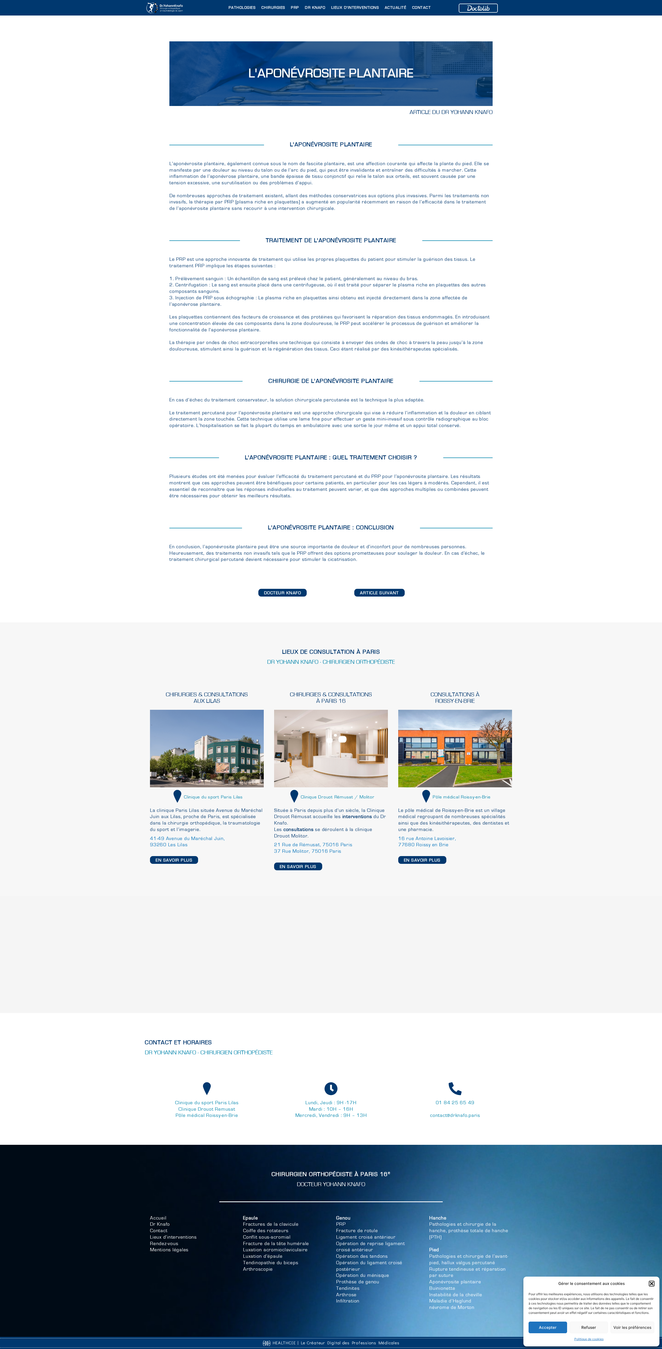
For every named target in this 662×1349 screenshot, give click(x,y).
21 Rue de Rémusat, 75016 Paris (313, 844)
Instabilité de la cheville (455, 1294)
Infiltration (347, 1301)
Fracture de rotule (357, 1230)
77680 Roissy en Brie (423, 844)
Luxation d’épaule (263, 1256)
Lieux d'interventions (355, 8)
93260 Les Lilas (168, 844)
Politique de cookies (589, 1339)
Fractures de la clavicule (271, 1224)
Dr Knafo (315, 8)
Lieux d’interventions (173, 1237)
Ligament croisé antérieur (366, 1237)
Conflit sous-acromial (267, 1237)
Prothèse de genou (357, 1281)
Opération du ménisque (362, 1275)
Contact (421, 8)
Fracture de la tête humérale (276, 1243)
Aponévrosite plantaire (455, 1281)
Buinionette (442, 1288)
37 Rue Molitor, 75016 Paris (307, 851)
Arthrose (346, 1294)
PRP (295, 8)
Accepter (547, 1327)
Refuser (588, 1327)
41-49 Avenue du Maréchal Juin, (187, 838)
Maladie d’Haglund (450, 1301)
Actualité (396, 8)
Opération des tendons (362, 1256)
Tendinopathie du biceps (270, 1262)
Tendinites (348, 1288)
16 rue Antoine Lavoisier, (427, 838)
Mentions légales (169, 1249)
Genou (343, 1218)
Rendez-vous (164, 1243)
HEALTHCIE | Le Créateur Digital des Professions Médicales (335, 1343)
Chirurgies (273, 8)
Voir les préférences (632, 1327)
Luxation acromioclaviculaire (275, 1249)
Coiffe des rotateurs (266, 1230)
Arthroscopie (258, 1269)
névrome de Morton (452, 1307)
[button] (651, 1283)
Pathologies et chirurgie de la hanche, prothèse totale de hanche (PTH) (468, 1231)
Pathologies (242, 8)
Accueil (158, 1218)
